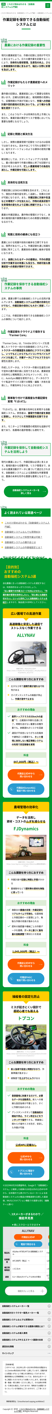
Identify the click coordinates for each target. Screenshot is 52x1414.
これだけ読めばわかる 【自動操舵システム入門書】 (18, 5)
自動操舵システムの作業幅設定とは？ (23, 547)
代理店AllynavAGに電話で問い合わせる (26, 789)
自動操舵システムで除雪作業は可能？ (23, 537)
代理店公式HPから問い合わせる (26, 775)
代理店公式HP (28, 1237)
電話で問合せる (28, 1244)
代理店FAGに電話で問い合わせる (26, 979)
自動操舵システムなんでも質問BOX (22, 531)
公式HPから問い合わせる (26, 1158)
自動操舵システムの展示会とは (20, 542)
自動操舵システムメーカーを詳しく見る (26, 491)
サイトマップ (8, 1353)
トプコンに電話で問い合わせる (26, 1172)
